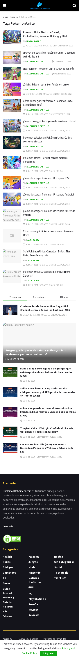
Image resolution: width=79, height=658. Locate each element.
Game (6, 583)
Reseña (33, 604)
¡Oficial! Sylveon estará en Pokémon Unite (46, 84)
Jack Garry (33, 240)
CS (4, 578)
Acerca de (7, 638)
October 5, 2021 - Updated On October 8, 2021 (48, 93)
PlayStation (34, 582)
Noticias (33, 578)
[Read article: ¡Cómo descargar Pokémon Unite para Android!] (12, 199)
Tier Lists (60, 578)
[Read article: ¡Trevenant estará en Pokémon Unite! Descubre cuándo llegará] (12, 57)
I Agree (48, 653)
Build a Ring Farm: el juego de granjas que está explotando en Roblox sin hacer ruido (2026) (46, 372)
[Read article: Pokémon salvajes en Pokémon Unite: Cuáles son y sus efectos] (12, 142)
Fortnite (7, 602)
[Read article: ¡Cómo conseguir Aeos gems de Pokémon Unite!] (12, 125)
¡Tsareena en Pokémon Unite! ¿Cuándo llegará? (48, 68)
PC (30, 593)
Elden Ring (8, 597)
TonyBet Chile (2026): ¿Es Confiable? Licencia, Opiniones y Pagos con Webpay (47, 430)
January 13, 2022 (62, 61)
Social (58, 567)
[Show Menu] (4, 5)
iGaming (33, 556)
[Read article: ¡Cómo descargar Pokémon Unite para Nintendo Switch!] (12, 215)
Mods (31, 567)
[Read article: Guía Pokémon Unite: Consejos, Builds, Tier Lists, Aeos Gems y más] (12, 256)
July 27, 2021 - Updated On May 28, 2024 (44, 244)
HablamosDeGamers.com (17, 491)
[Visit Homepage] (39, 5)
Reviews (33, 615)
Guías (6, 588)
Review (33, 609)
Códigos (8, 567)
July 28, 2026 (29, 380)
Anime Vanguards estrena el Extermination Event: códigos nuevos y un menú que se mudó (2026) (48, 412)
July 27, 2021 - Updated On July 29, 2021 (45, 171)
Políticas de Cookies (28, 638)
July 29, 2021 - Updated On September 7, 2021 (47, 114)
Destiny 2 (7, 592)
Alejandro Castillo (38, 61)
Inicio (5, 16)
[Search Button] (74, 5)
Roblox (58, 556)
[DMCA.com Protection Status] (12, 538)
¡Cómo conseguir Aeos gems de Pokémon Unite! (49, 121)
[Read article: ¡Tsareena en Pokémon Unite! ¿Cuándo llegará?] (12, 73)
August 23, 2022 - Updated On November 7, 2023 (49, 45)
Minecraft (7, 606)
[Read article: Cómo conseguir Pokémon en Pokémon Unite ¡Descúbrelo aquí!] (12, 105)
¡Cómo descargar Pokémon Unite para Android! (48, 194)
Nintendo (34, 572)
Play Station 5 (37, 599)
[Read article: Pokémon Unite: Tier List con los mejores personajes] (12, 162)
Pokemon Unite (28, 16)
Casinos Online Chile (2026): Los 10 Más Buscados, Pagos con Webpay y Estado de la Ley (46, 448)
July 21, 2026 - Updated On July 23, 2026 (42, 436)
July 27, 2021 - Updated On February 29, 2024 (47, 130)
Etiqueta (14, 16)
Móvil (5, 611)
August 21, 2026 (16, 359)
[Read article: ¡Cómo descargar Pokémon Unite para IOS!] (12, 182)
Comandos (9, 572)
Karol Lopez (34, 41)
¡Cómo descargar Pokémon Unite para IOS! (46, 178)
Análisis (7, 556)
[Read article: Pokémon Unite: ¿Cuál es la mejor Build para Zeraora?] (12, 276)
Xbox (30, 586)
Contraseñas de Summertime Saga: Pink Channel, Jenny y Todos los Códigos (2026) (45, 308)
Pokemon (7, 616)
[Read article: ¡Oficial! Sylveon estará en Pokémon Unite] (12, 89)
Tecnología (61, 572)
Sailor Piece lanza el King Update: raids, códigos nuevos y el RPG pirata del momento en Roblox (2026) (47, 392)
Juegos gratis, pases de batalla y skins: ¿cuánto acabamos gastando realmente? (36, 352)
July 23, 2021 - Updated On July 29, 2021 (45, 285)
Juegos (33, 562)
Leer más (8, 526)
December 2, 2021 (62, 73)
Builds (6, 562)
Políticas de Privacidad (55, 638)
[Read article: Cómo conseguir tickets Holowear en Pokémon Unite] (12, 235)
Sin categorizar (64, 562)
